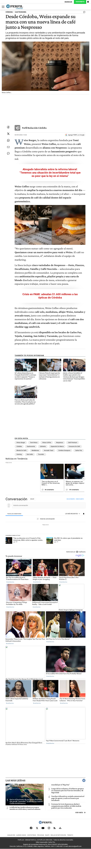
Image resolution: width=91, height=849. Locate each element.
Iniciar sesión (71, 499)
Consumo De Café (74, 446)
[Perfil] (45, 823)
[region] (45, 525)
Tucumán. (41, 454)
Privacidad (40, 835)
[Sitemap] (60, 828)
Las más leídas (15, 780)
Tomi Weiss (33, 442)
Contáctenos (31, 835)
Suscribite (80, 2)
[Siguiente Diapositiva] (83, 478)
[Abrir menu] (2, 6)
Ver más (79, 812)
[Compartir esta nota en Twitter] (8, 134)
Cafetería (43, 446)
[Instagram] (49, 828)
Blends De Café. (22, 450)
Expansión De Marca (57, 446)
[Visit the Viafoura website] (80, 552)
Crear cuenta (80, 499)
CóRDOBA (9, 12)
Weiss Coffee (46, 442)
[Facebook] (31, 828)
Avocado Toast (48, 450)
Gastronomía (31, 446)
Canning (19, 454)
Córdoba (19, 446)
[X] (37, 828)
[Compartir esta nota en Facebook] (8, 127)
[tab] (14, 514)
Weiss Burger (21, 442)
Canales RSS (11, 835)
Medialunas (35, 450)
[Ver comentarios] (83, 12)
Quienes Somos (21, 835)
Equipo (47, 835)
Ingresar (68, 2)
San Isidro (30, 454)
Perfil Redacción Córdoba (34, 127)
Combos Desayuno (64, 450)
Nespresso (59, 442)
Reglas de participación (58, 835)
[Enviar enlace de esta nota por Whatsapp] (8, 140)
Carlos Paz (78, 450)
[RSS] (54, 828)
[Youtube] (43, 828)
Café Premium (72, 442)
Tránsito (70, 835)
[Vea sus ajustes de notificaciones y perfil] (88, 2)
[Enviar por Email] (8, 147)
